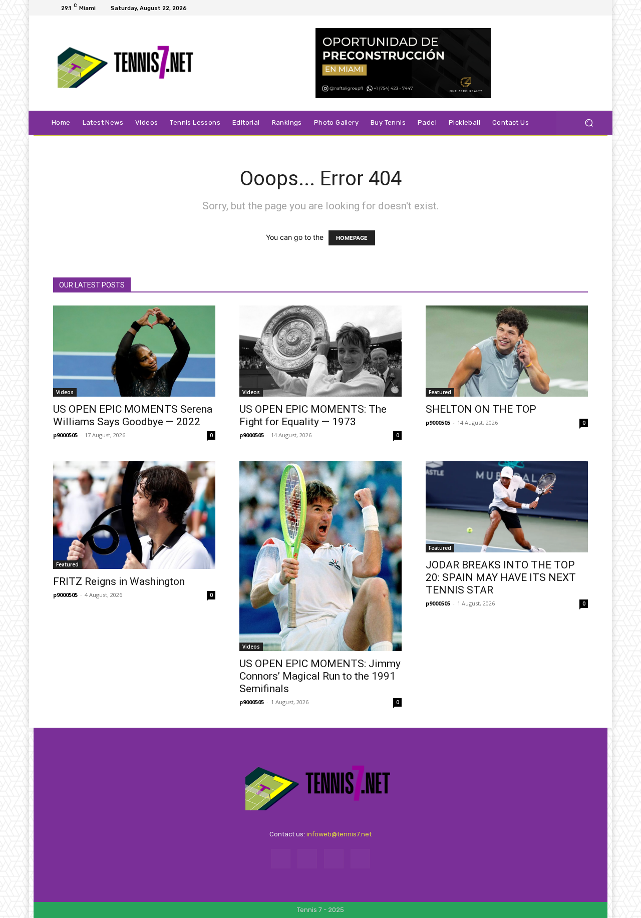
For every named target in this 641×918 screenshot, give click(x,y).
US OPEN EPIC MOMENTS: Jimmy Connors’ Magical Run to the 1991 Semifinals (320, 676)
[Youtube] (582, 8)
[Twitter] (570, 8)
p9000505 (65, 435)
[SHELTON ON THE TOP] (507, 351)
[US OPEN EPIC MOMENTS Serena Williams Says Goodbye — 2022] (134, 351)
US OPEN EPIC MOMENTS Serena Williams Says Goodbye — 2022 (132, 415)
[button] (588, 123)
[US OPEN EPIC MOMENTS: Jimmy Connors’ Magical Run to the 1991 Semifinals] (320, 556)
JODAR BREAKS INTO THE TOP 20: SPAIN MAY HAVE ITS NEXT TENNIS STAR (501, 577)
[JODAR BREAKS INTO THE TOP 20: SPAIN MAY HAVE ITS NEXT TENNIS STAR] (507, 506)
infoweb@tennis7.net (339, 834)
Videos (65, 392)
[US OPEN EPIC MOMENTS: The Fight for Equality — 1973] (320, 351)
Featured (440, 392)
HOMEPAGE (352, 237)
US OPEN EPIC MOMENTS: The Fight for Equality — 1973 (313, 415)
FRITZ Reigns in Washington (119, 581)
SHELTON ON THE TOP (481, 409)
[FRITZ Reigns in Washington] (134, 515)
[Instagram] (558, 8)
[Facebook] (546, 8)
